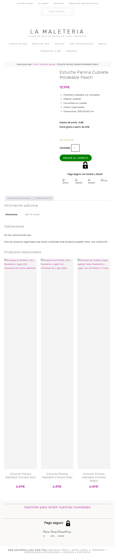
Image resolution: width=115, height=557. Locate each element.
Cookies (68, 552)
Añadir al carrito (75, 158)
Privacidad (52, 552)
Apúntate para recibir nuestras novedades (57, 507)
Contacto (84, 552)
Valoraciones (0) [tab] (42, 198)
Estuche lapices (48, 64)
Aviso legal (80, 550)
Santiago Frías (57, 550)
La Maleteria (57, 32)
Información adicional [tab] (19, 198)
